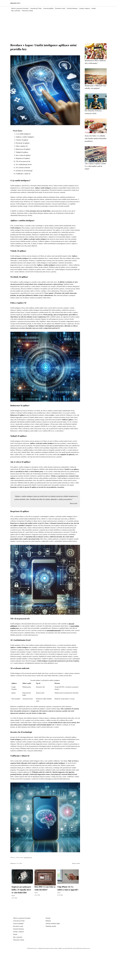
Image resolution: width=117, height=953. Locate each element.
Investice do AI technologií (24, 170)
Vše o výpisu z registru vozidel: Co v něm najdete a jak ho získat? (95, 166)
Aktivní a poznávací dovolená (19, 8)
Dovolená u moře (60, 8)
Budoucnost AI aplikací (23, 149)
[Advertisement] (58, 24)
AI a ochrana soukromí (23, 167)
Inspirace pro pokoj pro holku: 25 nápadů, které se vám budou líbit (21, 890)
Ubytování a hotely (27, 10)
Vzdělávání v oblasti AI (23, 173)
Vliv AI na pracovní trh (23, 161)
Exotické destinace (72, 8)
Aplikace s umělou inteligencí (25, 137)
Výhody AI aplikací (22, 140)
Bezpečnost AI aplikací (23, 158)
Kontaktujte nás (28, 857)
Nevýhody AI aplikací (22, 143)
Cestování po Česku (36, 8)
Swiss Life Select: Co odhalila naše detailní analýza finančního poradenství (95, 138)
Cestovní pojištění (48, 8)
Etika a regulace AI (21, 146)
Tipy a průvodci (15, 10)
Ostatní (94, 8)
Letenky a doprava (84, 8)
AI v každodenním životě (23, 164)
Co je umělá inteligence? (23, 134)
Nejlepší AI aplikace (22, 152)
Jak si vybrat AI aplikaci (23, 155)
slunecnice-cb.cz (15, 3)
